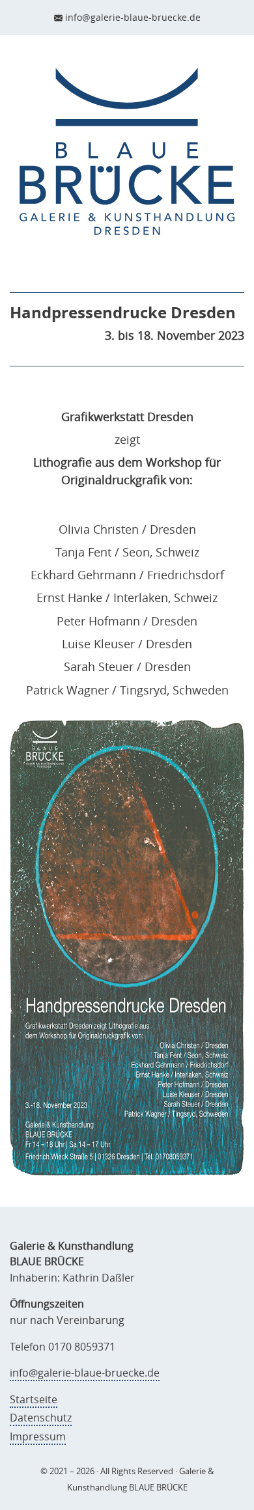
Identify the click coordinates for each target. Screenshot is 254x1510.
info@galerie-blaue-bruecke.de (133, 17)
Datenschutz (41, 1417)
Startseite (33, 1399)
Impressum (38, 1436)
